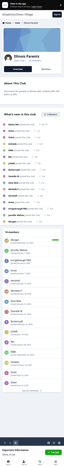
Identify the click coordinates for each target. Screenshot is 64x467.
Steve (11, 130)
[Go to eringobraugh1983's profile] (4, 208)
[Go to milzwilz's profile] (4, 144)
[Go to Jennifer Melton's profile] (4, 215)
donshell (12, 195)
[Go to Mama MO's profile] (4, 124)
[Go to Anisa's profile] (4, 202)
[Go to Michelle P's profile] (4, 189)
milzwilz (12, 144)
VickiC (11, 137)
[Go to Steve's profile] (4, 131)
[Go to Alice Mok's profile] (4, 183)
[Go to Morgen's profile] (4, 221)
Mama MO (13, 124)
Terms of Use (8, 454)
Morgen (12, 221)
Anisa (11, 202)
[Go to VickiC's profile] (4, 137)
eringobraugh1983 (17, 208)
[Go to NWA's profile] (4, 150)
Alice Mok (13, 182)
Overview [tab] (18, 69)
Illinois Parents (26, 56)
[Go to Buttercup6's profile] (4, 170)
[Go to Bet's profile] (4, 157)
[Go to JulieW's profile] (4, 163)
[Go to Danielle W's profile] (4, 176)
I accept (55, 452)
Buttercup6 (14, 169)
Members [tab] (46, 69)
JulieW (11, 163)
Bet (10, 156)
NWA (10, 150)
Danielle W (13, 176)
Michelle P (13, 189)
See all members (30, 390)
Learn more (5, 5)
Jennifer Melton (16, 215)
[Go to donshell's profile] (4, 195)
